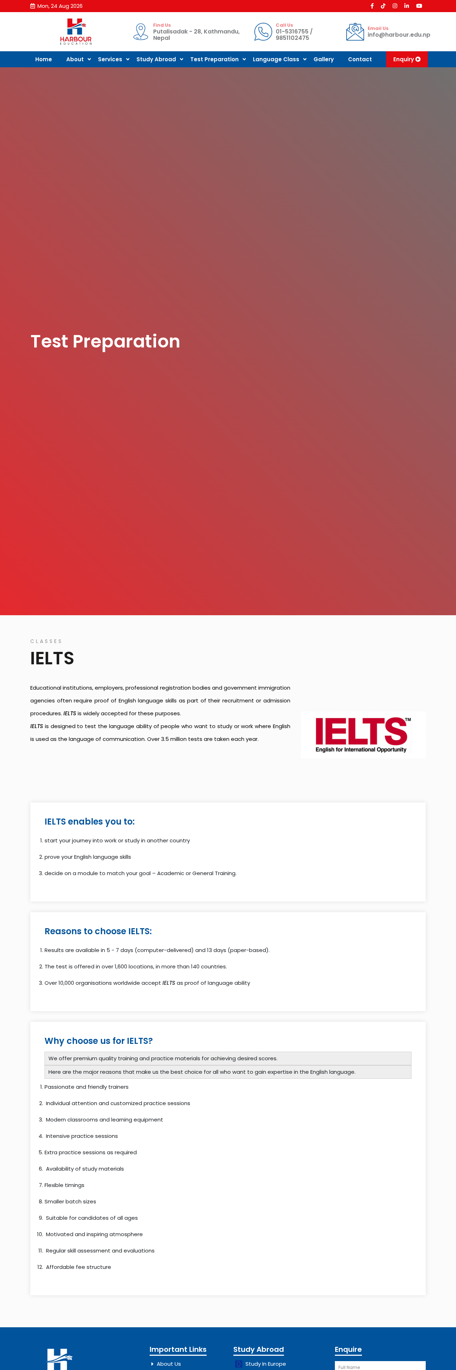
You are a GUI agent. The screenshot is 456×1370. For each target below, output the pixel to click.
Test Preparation (214, 59)
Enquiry (404, 59)
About (75, 59)
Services (110, 59)
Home (43, 59)
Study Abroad (156, 59)
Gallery (324, 59)
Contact (360, 59)
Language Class (276, 59)
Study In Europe (265, 1364)
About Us (169, 1364)
